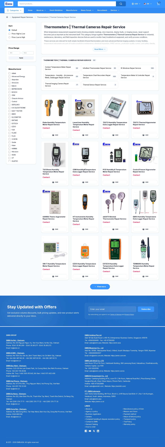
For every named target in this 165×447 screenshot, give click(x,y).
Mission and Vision (130, 411)
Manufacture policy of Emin (134, 409)
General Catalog (92, 424)
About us (39, 10)
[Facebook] (86, 431)
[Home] (7, 17)
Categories (14, 10)
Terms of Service (116, 314)
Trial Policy (128, 422)
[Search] (121, 3)
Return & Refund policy (132, 417)
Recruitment (102, 10)
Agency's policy (92, 411)
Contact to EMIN (92, 422)
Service (114, 10)
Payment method (130, 414)
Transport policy (130, 419)
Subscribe (146, 309)
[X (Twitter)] (94, 431)
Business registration (93, 414)
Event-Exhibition (56, 10)
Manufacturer (71, 10)
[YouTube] (90, 431)
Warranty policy (129, 424)
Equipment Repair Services (22, 17)
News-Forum (86, 10)
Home (30, 10)
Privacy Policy (129, 314)
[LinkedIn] (98, 431)
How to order (91, 427)
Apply (21, 58)
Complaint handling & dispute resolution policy (103, 419)
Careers (89, 417)
